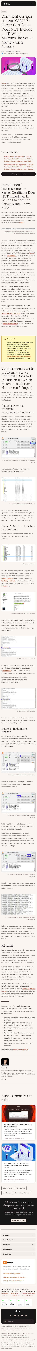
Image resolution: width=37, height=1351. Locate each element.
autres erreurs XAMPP (10, 324)
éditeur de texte (7, 578)
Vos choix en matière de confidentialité (28, 1295)
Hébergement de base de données (14, 1277)
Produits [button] (6, 1235)
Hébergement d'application (11, 1273)
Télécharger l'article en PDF (18, 174)
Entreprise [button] (7, 1254)
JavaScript (7, 1193)
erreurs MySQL (12, 256)
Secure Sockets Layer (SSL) (10, 313)
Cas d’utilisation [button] (9, 1240)
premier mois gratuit (20, 1050)
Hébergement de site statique (12, 1281)
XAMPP (4, 11)
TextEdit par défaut (8, 581)
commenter (6, 671)
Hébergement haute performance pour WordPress (18, 1125)
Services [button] (6, 1245)
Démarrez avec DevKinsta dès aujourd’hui (19, 356)
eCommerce (7, 1188)
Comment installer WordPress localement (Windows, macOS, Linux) (16, 1165)
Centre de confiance (4, 1295)
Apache (31, 253)
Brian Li (3, 51)
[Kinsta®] (6, 3)
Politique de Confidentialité (15, 1295)
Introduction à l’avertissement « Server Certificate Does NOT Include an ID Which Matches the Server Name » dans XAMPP (18, 159)
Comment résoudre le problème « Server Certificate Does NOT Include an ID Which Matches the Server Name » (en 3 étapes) (18, 167)
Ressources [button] (7, 1249)
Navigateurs (21, 1188)
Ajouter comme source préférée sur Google (16, 53)
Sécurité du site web (22, 1193)
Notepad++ (5, 586)
